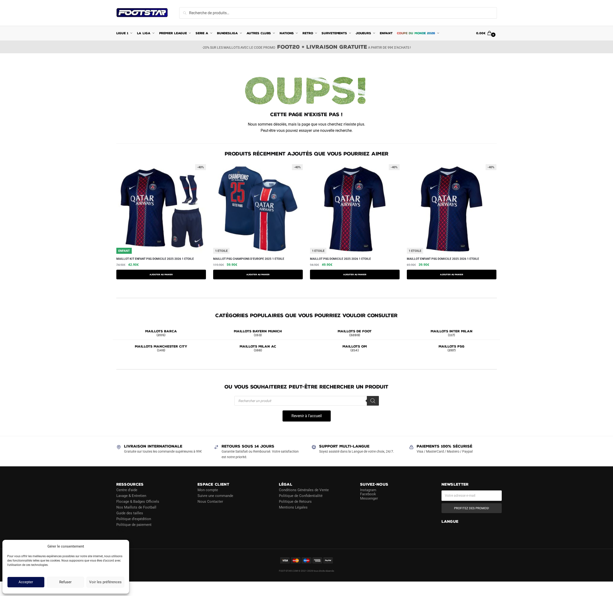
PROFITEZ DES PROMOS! (471, 508)
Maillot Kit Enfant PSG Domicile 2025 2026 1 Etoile (155, 259)
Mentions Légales (293, 507)
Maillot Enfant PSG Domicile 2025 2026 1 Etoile (443, 259)
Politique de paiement (134, 524)
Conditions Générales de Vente (304, 490)
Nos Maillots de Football (136, 507)
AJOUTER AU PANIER (161, 274)
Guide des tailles (129, 513)
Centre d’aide (126, 490)
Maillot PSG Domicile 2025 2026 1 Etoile (340, 259)
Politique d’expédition (133, 518)
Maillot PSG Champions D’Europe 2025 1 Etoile (248, 259)
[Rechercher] (373, 401)
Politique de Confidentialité (301, 495)
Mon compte (208, 490)
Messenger (369, 498)
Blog (120, 530)
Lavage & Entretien (131, 495)
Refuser (65, 582)
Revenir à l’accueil (306, 416)
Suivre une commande (215, 495)
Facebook (368, 494)
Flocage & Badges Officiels (137, 501)
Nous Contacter (210, 501)
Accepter (26, 582)
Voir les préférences (105, 582)
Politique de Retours (295, 501)
